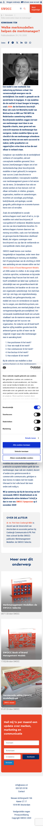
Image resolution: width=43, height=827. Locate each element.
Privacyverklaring (21, 815)
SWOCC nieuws (9, 703)
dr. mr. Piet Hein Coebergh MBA (19, 523)
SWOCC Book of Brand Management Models (21, 267)
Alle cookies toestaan (21, 445)
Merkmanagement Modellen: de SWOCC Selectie (20, 606)
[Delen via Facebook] (8, 42)
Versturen (9, 763)
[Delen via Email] (26, 42)
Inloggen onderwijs (13, 2)
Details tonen (30, 438)
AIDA (10, 106)
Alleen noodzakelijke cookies (21, 458)
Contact (21, 791)
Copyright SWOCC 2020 (21, 818)
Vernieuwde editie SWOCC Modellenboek (17, 697)
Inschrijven (31, 757)
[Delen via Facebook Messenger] (13, 42)
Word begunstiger (36, 8)
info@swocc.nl (21, 785)
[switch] (37, 414)
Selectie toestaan (21, 451)
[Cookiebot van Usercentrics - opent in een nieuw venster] (30, 367)
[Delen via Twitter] (17, 42)
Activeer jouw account (31, 2)
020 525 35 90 (21, 788)
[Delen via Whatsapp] (30, 42)
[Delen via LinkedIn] (21, 42)
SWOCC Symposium (24, 501)
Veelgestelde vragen (21, 811)
